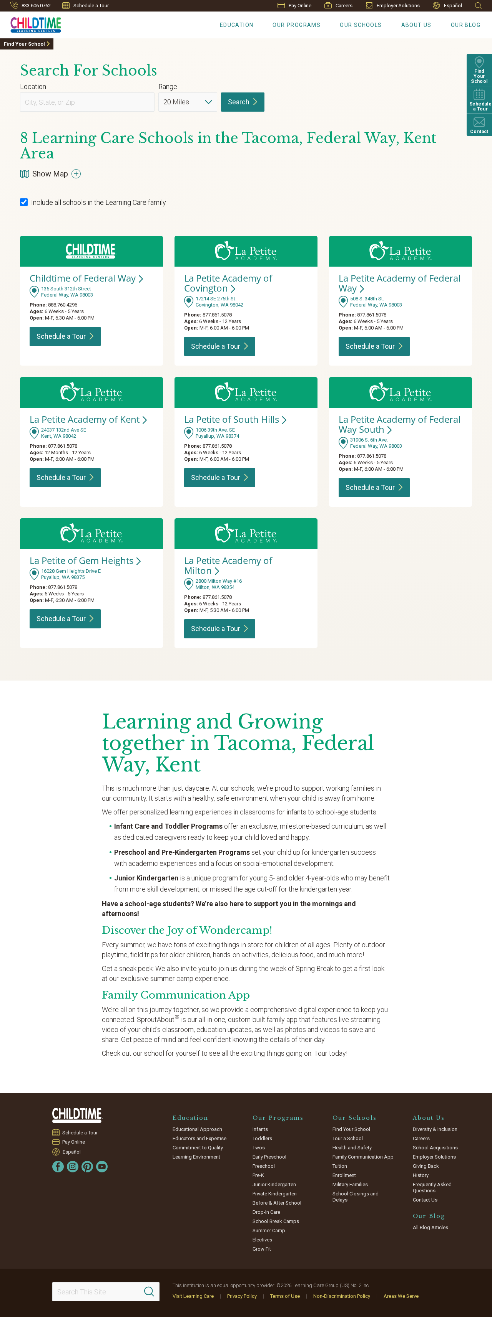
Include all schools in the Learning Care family (98, 202)
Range (167, 86)
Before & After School (277, 1203)
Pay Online (300, 5)
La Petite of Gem (81, 560)
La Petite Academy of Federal (399, 283)
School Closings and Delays (355, 1197)
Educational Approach (197, 1129)
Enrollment (344, 1175)
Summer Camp (269, 1230)
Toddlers (262, 1138)
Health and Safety (352, 1148)
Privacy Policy (242, 1296)
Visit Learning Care (193, 1296)
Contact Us (425, 1200)
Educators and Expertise (199, 1138)
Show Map (50, 173)
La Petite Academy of (228, 283)
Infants (260, 1129)
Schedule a (61, 336)
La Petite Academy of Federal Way (399, 424)
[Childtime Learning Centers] (77, 1115)
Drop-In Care (266, 1212)
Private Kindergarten (275, 1194)
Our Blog (465, 25)
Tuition (339, 1166)
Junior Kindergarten (274, 1184)
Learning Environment (196, 1157)
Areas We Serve (401, 1296)
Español (453, 5)
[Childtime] (30, 23)
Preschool (264, 1166)
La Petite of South (231, 419)
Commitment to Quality (198, 1148)
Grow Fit (262, 1249)
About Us (416, 25)
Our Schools (361, 25)
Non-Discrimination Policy (341, 1296)
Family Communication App (363, 1157)
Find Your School (24, 44)
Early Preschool (269, 1157)
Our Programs (297, 25)
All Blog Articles (430, 1227)
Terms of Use (285, 1296)
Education (237, 25)
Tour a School (347, 1138)
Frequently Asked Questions (432, 1187)
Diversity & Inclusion (435, 1129)
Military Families (350, 1184)
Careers (344, 5)
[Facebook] (58, 1166)
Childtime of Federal (83, 278)
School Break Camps (276, 1221)
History (421, 1175)
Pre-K (258, 1175)
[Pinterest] (87, 1166)
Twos (259, 1148)
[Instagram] (72, 1166)
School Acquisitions (435, 1148)
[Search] (149, 1292)
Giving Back (426, 1166)
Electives (262, 1240)
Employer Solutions (398, 5)
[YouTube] (102, 1166)
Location (33, 86)
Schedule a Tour (91, 5)
